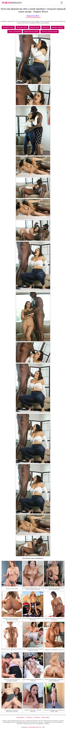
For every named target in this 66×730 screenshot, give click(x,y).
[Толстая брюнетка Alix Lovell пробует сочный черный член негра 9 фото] (33, 316)
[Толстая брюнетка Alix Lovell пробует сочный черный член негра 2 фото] (33, 95)
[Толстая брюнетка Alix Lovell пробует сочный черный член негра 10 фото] (33, 352)
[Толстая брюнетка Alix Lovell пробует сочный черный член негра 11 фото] (33, 388)
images (12, 2)
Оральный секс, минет (31, 31)
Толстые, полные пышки (49, 31)
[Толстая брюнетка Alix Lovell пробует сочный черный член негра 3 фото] (33, 130)
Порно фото (20, 717)
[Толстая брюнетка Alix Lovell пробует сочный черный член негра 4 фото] (33, 166)
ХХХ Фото (29, 717)
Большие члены (22, 27)
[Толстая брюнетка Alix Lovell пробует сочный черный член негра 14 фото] (33, 524)
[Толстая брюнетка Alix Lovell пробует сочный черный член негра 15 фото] (33, 546)
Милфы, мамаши (57, 27)
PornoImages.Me (33, 727)
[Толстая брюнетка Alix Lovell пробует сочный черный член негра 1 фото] (33, 59)
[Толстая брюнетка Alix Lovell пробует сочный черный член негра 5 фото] (33, 188)
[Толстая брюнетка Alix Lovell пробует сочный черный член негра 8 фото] (33, 266)
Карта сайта (45, 717)
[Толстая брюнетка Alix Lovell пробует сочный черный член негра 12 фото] (33, 438)
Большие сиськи (8, 27)
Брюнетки (46, 27)
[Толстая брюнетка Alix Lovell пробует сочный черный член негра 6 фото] (33, 209)
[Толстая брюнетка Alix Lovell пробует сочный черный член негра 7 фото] (33, 230)
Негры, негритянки (15, 31)
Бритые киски (35, 27)
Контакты (37, 717)
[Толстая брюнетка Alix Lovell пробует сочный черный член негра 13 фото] (33, 488)
